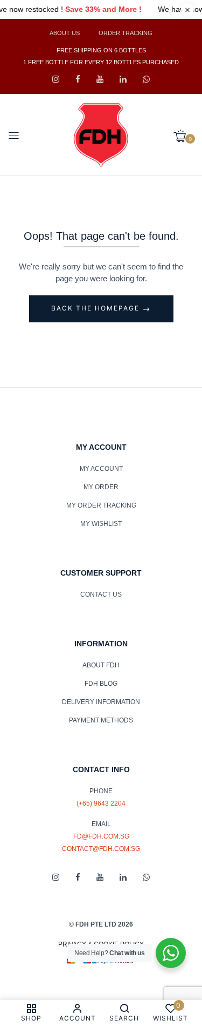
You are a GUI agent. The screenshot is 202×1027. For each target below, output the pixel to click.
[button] (183, 136)
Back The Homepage (96, 308)
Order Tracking (125, 33)
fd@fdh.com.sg (101, 836)
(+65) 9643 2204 (101, 803)
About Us (65, 33)
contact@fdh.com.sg (101, 849)
